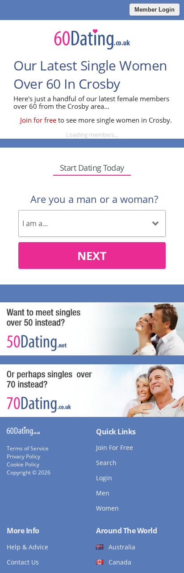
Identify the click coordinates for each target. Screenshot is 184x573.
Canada (120, 562)
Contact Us (23, 562)
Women (107, 508)
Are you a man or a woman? (94, 199)
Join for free (38, 119)
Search (106, 462)
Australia (122, 547)
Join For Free (114, 447)
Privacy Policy (23, 456)
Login (104, 478)
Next (91, 255)
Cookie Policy (23, 464)
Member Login (154, 9)
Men (102, 493)
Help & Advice (27, 547)
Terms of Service (28, 448)
